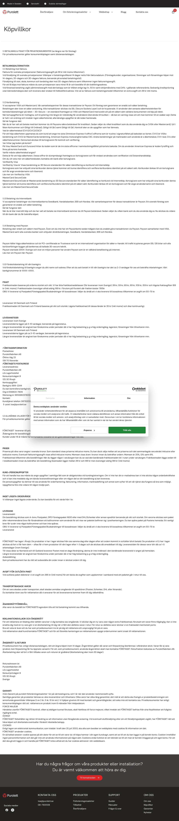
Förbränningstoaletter (83, 801)
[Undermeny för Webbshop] (112, 12)
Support (114, 795)
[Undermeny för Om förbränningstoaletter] (90, 12)
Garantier (148, 808)
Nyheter (147, 812)
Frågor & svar (115, 808)
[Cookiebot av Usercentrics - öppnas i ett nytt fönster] (134, 389)
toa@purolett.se (45, 801)
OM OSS (149, 795)
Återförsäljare (79, 808)
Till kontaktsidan (87, 777)
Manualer (113, 804)
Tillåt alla (127, 430)
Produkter (80, 795)
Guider (112, 801)
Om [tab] (128, 398)
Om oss (147, 801)
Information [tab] (89, 398)
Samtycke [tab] (50, 398)
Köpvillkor (148, 804)
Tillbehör (77, 804)
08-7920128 (44, 804)
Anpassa (88, 430)
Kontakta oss (47, 795)
